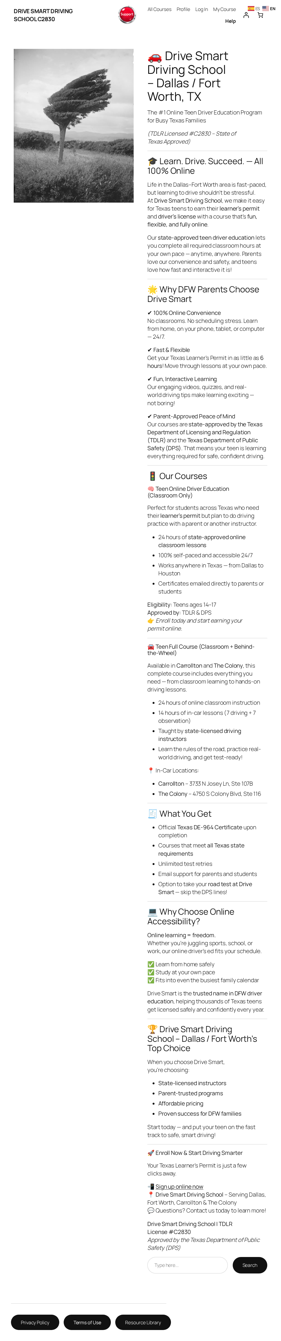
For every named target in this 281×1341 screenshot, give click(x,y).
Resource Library (143, 1322)
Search (250, 1265)
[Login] (246, 15)
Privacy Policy (35, 1322)
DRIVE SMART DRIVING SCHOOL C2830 (43, 15)
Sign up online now (179, 1186)
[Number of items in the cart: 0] (260, 15)
